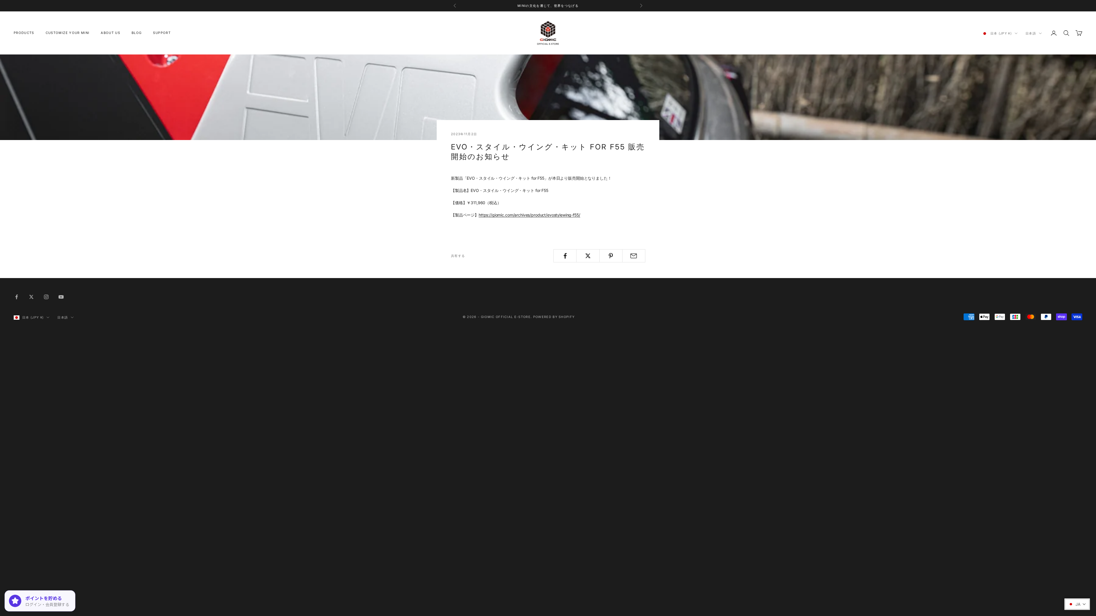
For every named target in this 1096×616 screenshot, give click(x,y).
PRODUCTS (24, 33)
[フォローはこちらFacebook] (16, 297)
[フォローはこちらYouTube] (61, 297)
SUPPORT (161, 33)
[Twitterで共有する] (588, 256)
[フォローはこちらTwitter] (31, 297)
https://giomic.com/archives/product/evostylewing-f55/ (529, 214)
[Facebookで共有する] (565, 256)
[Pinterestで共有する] (611, 256)
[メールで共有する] (633, 256)
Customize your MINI (68, 33)
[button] (1077, 604)
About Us (110, 33)
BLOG (137, 33)
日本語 (1031, 33)
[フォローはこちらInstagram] (46, 297)
